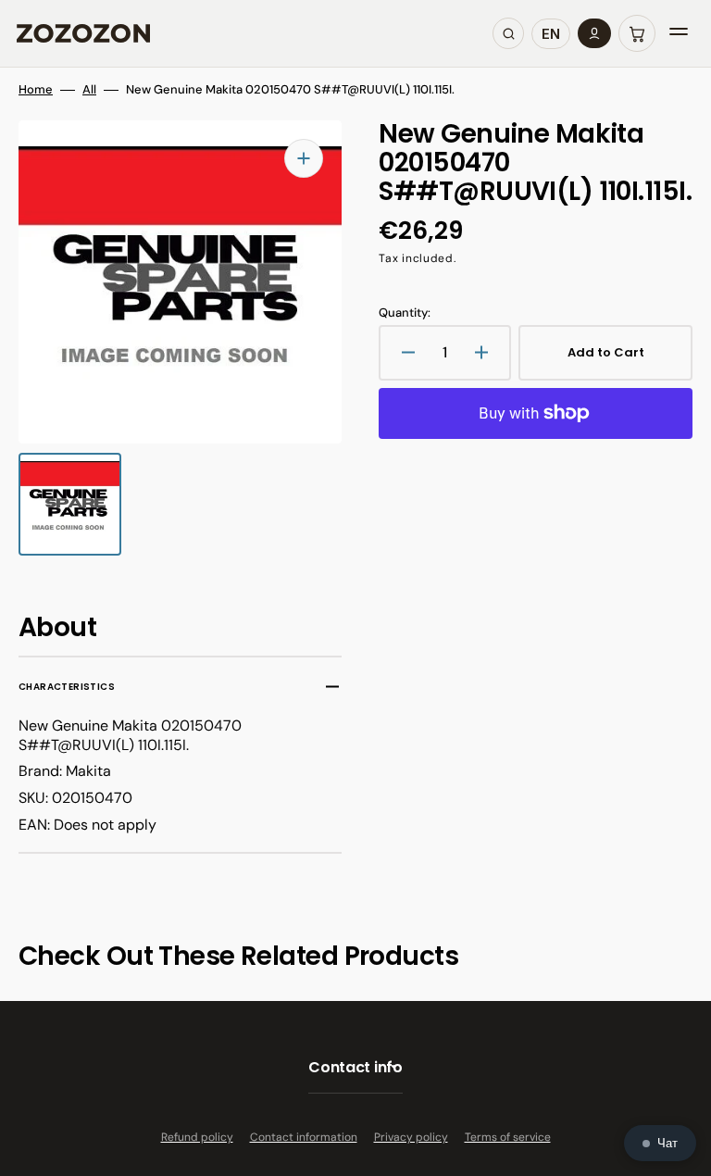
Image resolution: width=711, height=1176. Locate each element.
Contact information (303, 1137)
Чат (667, 1143)
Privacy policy (411, 1137)
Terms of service (508, 1137)
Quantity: (404, 313)
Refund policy (197, 1137)
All (89, 89)
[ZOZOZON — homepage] (83, 33)
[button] (636, 33)
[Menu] (678, 33)
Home (36, 89)
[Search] (508, 33)
